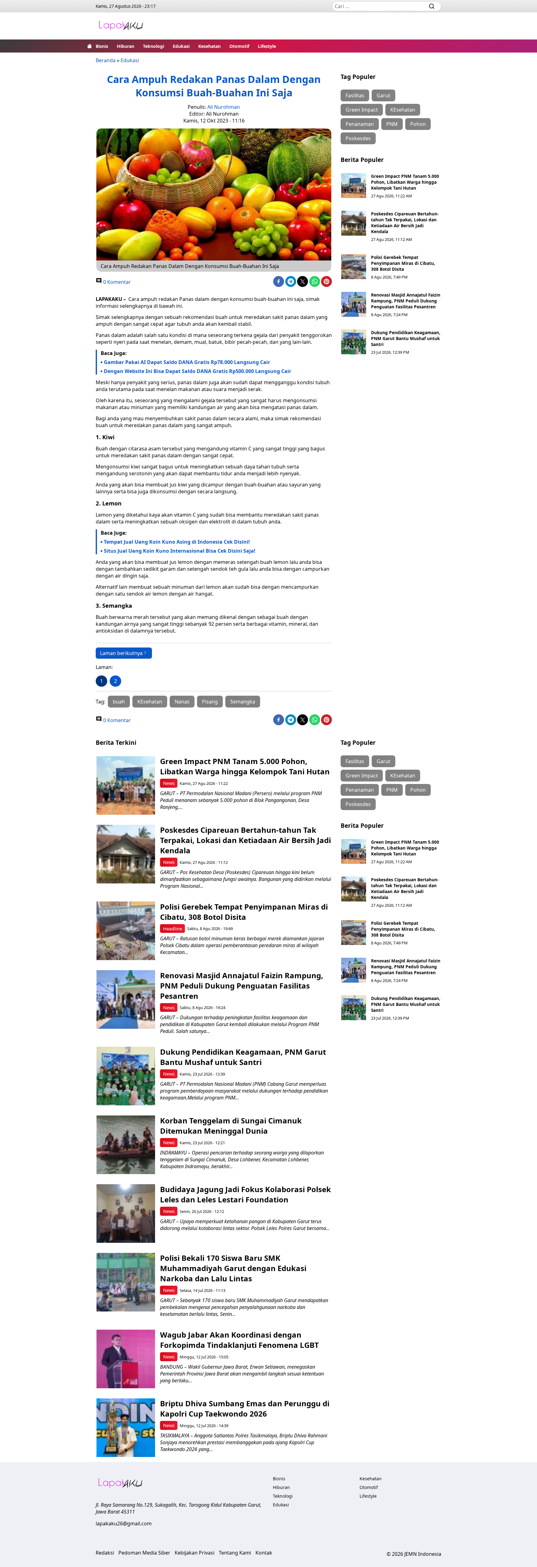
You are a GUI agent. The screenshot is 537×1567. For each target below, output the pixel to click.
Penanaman (360, 124)
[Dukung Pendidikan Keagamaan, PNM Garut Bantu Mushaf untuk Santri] (353, 342)
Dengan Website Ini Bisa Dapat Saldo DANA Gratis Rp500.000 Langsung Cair (197, 371)
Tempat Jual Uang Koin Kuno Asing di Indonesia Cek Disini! (177, 541)
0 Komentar (116, 282)
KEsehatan (149, 701)
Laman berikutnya (121, 653)
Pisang (210, 701)
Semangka (242, 701)
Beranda (106, 60)
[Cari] (431, 6)
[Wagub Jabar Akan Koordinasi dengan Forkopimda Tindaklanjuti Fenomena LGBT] (125, 1359)
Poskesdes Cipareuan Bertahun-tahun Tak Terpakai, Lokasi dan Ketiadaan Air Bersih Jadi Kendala (404, 222)
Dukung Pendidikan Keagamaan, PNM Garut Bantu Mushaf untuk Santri (405, 338)
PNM (392, 124)
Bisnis (102, 46)
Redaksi (105, 1552)
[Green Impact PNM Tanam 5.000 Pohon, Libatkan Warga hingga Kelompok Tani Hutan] (353, 185)
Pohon (418, 124)
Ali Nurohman (223, 107)
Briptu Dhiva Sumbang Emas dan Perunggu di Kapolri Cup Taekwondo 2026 (244, 1408)
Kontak (263, 1552)
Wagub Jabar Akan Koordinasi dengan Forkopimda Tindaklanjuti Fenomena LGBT (239, 1340)
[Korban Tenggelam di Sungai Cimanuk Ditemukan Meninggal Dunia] (125, 1144)
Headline (172, 929)
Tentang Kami (235, 1552)
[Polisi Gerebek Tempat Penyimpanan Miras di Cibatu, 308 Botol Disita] (353, 266)
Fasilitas (355, 95)
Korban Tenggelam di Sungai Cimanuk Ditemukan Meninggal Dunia (231, 1125)
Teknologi (153, 46)
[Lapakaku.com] (120, 26)
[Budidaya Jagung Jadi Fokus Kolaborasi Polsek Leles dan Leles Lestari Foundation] (125, 1213)
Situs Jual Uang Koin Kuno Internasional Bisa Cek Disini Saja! (179, 550)
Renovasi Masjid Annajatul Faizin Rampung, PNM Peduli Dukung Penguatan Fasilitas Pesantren (405, 301)
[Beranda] (89, 46)
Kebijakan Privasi (194, 1552)
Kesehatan (209, 46)
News (169, 783)
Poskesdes (358, 138)
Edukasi (181, 46)
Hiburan (125, 46)
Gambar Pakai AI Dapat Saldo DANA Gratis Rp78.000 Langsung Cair (187, 362)
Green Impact (362, 109)
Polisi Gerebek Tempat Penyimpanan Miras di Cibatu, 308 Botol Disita (403, 263)
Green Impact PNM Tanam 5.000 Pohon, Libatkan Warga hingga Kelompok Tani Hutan (405, 182)
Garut (383, 95)
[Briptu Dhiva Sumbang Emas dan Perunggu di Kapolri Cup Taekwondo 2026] (125, 1427)
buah (119, 701)
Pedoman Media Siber (144, 1552)
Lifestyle (267, 46)
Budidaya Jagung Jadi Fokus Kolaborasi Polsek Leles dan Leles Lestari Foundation (245, 1194)
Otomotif (239, 46)
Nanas (182, 701)
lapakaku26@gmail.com (124, 1523)
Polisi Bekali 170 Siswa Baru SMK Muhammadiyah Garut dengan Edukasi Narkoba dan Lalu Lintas (233, 1268)
